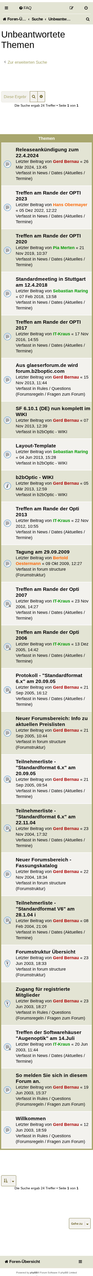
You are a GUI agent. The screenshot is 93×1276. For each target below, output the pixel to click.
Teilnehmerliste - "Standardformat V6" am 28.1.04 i (45, 908)
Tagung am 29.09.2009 (43, 552)
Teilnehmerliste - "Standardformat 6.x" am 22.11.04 (46, 816)
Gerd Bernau (66, 161)
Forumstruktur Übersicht (45, 951)
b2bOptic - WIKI (52, 431)
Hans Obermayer (70, 204)
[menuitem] (25, 8)
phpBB (34, 1272)
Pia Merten (64, 247)
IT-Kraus (61, 334)
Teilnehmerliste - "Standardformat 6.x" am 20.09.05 (46, 767)
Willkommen (31, 1118)
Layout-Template (36, 445)
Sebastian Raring (70, 291)
